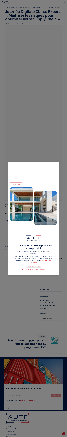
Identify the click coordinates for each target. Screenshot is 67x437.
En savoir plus (16, 184)
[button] (33, 266)
